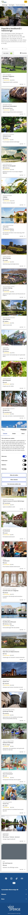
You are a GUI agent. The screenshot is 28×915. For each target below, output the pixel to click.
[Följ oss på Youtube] (14, 883)
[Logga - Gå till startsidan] (6, 2)
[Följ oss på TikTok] (17, 878)
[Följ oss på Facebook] (6, 878)
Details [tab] (14, 433)
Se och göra (11, 5)
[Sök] (2, 48)
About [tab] (22, 433)
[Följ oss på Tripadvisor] (22, 878)
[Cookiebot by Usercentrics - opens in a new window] (20, 430)
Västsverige (4, 5)
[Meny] (25, 1)
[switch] (24, 460)
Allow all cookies (14, 475)
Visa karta (24, 53)
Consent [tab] (5, 433)
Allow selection (14, 479)
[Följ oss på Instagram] (11, 878)
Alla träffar (7, 53)
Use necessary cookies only (14, 484)
